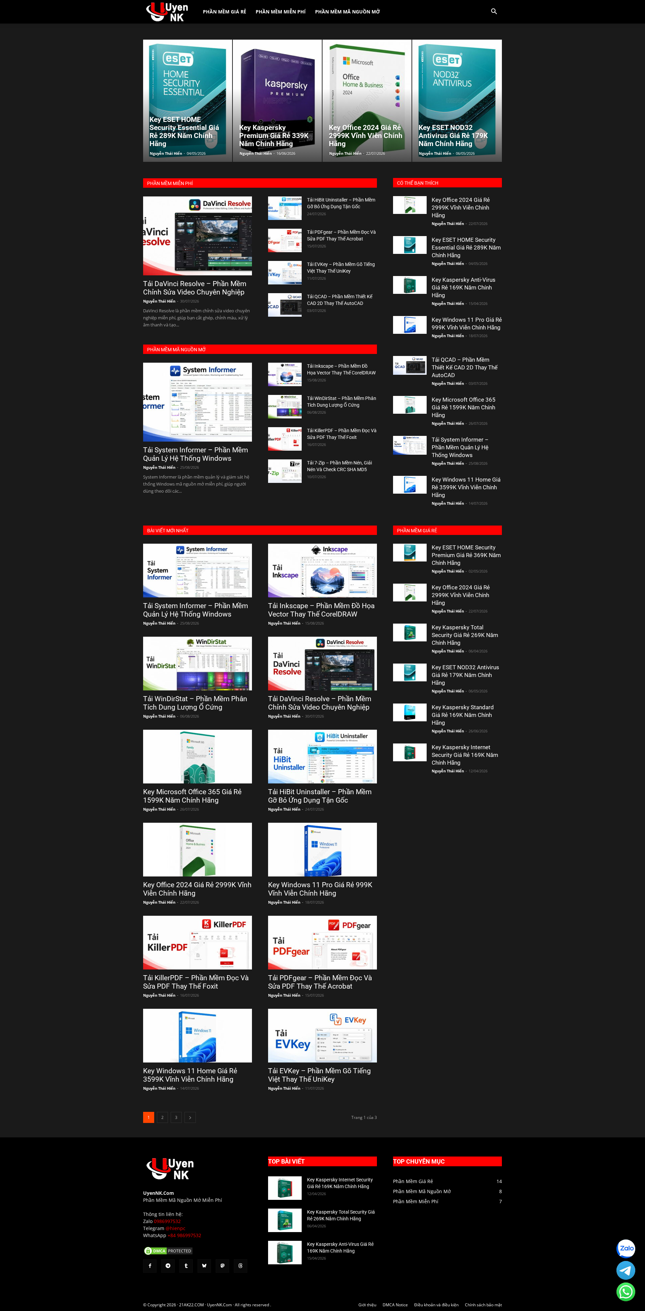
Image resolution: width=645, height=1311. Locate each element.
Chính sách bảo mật (483, 1305)
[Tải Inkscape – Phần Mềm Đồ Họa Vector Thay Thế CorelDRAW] (285, 374)
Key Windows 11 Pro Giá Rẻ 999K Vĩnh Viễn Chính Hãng (320, 889)
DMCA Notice (395, 1305)
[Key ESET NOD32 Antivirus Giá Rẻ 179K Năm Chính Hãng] (410, 672)
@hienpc (175, 1228)
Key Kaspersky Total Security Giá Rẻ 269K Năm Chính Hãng (465, 635)
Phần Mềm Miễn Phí (281, 11)
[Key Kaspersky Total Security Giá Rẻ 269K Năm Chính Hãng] (410, 632)
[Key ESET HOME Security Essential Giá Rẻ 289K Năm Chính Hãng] (410, 245)
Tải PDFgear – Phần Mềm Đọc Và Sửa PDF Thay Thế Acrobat (320, 982)
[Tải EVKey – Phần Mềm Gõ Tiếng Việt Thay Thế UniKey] (285, 272)
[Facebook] (150, 1266)
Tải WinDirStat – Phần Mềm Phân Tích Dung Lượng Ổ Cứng (195, 703)
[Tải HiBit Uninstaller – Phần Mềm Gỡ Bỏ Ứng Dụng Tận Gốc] (285, 208)
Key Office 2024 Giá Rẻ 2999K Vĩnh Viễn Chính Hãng (461, 207)
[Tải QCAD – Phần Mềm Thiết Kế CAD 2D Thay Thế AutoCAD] (285, 305)
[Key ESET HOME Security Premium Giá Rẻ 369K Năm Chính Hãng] (410, 552)
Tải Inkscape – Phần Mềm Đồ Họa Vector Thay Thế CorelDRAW (321, 610)
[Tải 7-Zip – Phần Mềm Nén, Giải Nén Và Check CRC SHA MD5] (285, 471)
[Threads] (240, 1266)
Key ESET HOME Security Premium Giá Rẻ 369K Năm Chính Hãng (466, 555)
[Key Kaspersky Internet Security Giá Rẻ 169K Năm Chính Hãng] (410, 752)
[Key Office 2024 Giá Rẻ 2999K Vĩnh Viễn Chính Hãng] (410, 205)
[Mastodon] (222, 1266)
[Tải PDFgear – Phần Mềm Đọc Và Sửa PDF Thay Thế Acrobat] (285, 240)
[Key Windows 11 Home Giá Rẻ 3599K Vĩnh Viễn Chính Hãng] (410, 485)
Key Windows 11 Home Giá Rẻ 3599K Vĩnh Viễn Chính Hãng (466, 487)
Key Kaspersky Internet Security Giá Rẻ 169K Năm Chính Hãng (465, 755)
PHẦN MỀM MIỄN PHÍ (170, 183)
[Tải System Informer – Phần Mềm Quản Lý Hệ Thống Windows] (197, 402)
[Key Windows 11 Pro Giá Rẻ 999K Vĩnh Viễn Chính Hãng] (410, 325)
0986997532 (167, 1221)
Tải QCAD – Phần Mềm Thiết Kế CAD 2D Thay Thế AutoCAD (465, 367)
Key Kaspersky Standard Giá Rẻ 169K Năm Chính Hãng (463, 715)
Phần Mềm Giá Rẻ (224, 11)
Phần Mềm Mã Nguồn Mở (347, 11)
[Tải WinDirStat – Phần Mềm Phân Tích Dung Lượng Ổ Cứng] (285, 406)
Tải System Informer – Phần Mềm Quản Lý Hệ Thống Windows (195, 454)
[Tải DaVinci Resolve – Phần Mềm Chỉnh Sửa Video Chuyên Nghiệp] (197, 235)
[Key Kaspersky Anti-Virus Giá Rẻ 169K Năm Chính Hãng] (410, 285)
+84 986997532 (184, 1235)
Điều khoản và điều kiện (436, 1305)
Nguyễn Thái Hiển (166, 153)
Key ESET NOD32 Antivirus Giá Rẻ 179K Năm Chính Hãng (465, 675)
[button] (494, 12)
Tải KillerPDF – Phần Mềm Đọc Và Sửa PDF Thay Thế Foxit (196, 982)
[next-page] (190, 1117)
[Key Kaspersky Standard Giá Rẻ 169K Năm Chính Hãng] (410, 712)
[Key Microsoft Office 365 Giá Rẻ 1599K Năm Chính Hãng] (410, 405)
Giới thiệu (367, 1305)
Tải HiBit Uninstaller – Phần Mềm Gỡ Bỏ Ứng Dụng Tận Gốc (320, 796)
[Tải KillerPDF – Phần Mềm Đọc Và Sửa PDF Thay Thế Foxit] (285, 439)
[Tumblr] (186, 1266)
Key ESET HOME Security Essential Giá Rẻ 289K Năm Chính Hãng (466, 247)
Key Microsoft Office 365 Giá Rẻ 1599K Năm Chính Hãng (464, 407)
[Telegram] (168, 1266)
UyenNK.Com (158, 1193)
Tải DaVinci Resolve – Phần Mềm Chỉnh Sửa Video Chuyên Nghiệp (194, 288)
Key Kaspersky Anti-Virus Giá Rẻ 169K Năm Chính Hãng (464, 287)
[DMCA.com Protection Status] (168, 1254)
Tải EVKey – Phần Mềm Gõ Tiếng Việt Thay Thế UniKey (319, 1075)
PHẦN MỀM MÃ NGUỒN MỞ (176, 349)
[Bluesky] (204, 1266)
